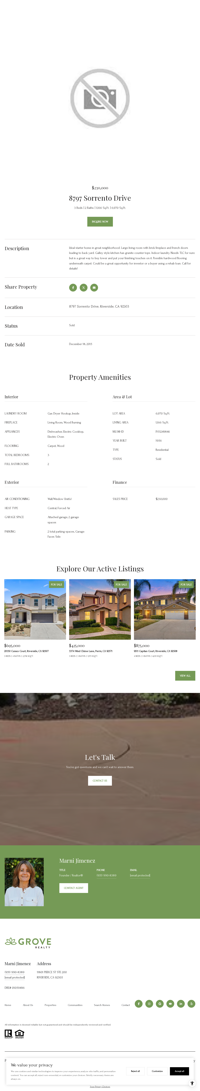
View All (185, 675)
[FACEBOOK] (139, 1004)
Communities (75, 1005)
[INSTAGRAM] (149, 1004)
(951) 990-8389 (106, 875)
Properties (50, 1005)
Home (8, 1005)
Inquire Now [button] (100, 221)
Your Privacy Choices (100, 1086)
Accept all (179, 1071)
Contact (126, 1005)
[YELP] (191, 1004)
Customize (157, 1071)
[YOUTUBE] (170, 1004)
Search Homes (102, 1005)
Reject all (135, 1071)
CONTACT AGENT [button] (73, 887)
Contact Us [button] (100, 780)
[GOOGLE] (160, 1004)
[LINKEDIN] (181, 1004)
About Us (28, 1005)
